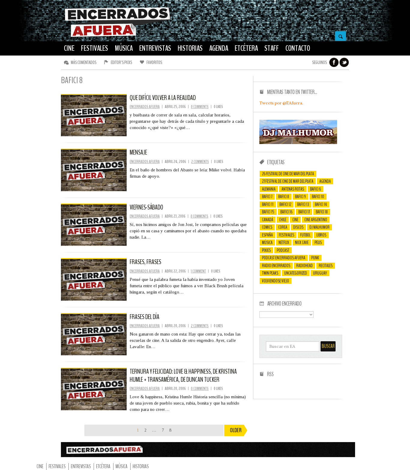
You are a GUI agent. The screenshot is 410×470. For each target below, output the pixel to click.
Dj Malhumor (319, 227)
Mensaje (138, 152)
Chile (282, 220)
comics (267, 227)
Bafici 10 (318, 197)
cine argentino (315, 220)
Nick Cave (302, 243)
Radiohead (304, 266)
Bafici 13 (303, 204)
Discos (298, 227)
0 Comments (200, 107)
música (267, 243)
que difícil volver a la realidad (163, 97)
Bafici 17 (304, 212)
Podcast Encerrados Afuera (283, 258)
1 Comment (198, 271)
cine (295, 220)
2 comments (200, 161)
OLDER (236, 430)
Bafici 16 (286, 212)
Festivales (286, 235)
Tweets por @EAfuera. (281, 103)
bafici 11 (267, 204)
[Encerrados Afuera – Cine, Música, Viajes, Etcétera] (117, 36)
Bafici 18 (322, 212)
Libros (321, 235)
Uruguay (320, 273)
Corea (282, 227)
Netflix (284, 243)
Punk (315, 258)
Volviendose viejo (275, 281)
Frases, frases (145, 262)
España (267, 235)
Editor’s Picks (121, 62)
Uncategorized (295, 273)
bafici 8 (283, 197)
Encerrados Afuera (145, 107)
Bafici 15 (268, 212)
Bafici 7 (267, 197)
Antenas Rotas (293, 189)
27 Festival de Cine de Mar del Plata (287, 181)
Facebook (334, 62)
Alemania (269, 189)
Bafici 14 (321, 204)
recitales (326, 266)
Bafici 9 (300, 197)
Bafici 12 (285, 204)
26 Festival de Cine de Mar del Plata (288, 174)
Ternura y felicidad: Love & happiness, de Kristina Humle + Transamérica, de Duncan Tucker (183, 375)
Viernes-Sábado (146, 207)
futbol (305, 235)
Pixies (266, 250)
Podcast (283, 250)
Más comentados (83, 62)
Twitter (344, 62)
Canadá (267, 220)
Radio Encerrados (276, 266)
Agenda (325, 181)
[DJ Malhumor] (298, 142)
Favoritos (154, 62)
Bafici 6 (315, 189)
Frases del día (144, 316)
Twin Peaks (270, 273)
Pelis (318, 243)
